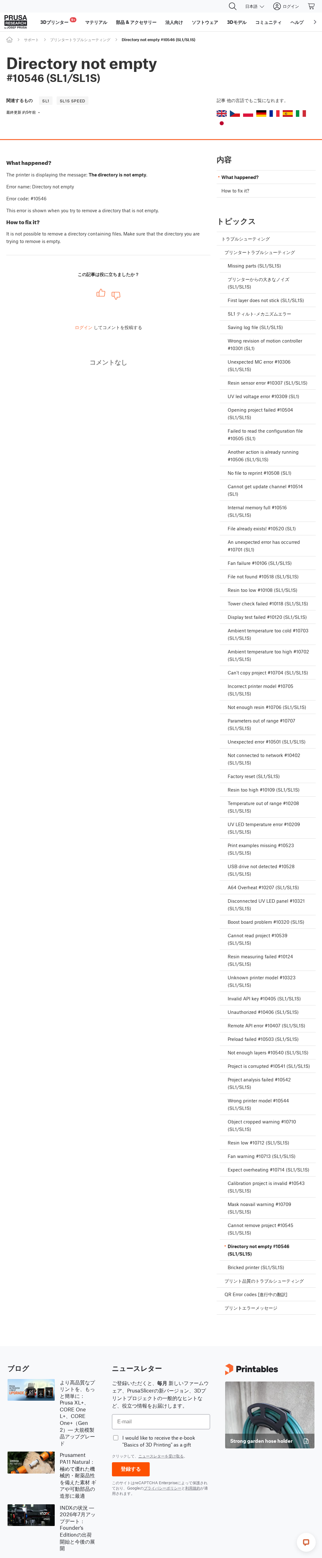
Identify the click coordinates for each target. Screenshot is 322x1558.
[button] (222, 113)
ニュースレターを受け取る (161, 1455)
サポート (31, 39)
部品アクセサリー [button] (136, 22)
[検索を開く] (232, 6)
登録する (131, 1469)
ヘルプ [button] (297, 22)
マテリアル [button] (96, 22)
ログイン (83, 327)
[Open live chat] (306, 1542)
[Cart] (311, 6)
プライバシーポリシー (162, 1487)
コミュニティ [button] (268, 22)
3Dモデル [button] (237, 22)
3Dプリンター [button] (57, 21)
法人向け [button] (174, 22)
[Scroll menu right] (315, 22)
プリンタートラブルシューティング (80, 39)
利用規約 (192, 1487)
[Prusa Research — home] (15, 22)
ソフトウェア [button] (205, 22)
